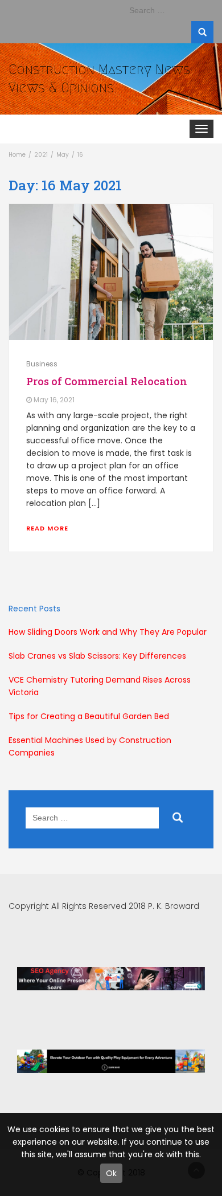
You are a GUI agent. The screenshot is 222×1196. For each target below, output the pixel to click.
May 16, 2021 (54, 400)
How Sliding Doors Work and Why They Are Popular (108, 632)
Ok (111, 1173)
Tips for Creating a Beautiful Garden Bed (89, 716)
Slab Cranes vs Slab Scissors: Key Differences (97, 656)
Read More (47, 528)
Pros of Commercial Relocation (106, 381)
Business (41, 364)
